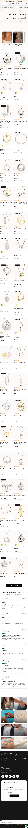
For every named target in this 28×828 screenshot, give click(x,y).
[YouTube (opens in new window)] (10, 776)
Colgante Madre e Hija (5, 573)
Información (5, 811)
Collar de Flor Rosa (18, 334)
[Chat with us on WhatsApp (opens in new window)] (26, 826)
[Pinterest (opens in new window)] (17, 776)
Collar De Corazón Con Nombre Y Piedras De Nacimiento (5, 149)
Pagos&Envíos (5, 815)
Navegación (4, 807)
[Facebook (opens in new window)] (2, 776)
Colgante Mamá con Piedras (6, 202)
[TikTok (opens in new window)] (13, 776)
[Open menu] (1, 4)
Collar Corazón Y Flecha (5, 95)
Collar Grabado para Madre (20, 175)
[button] (22, 3)
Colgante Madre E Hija (5, 228)
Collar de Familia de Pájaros (20, 573)
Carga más (14, 585)
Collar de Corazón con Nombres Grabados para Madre (5, 336)
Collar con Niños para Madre (6, 495)
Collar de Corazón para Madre (7, 546)
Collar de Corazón (4, 280)
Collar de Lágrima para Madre (21, 121)
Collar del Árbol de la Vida (20, 495)
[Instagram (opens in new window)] (6, 776)
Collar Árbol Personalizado (20, 228)
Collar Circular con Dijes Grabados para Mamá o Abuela (19, 308)
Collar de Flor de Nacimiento (6, 307)
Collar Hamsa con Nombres (6, 254)
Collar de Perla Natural (19, 148)
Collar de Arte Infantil (19, 520)
